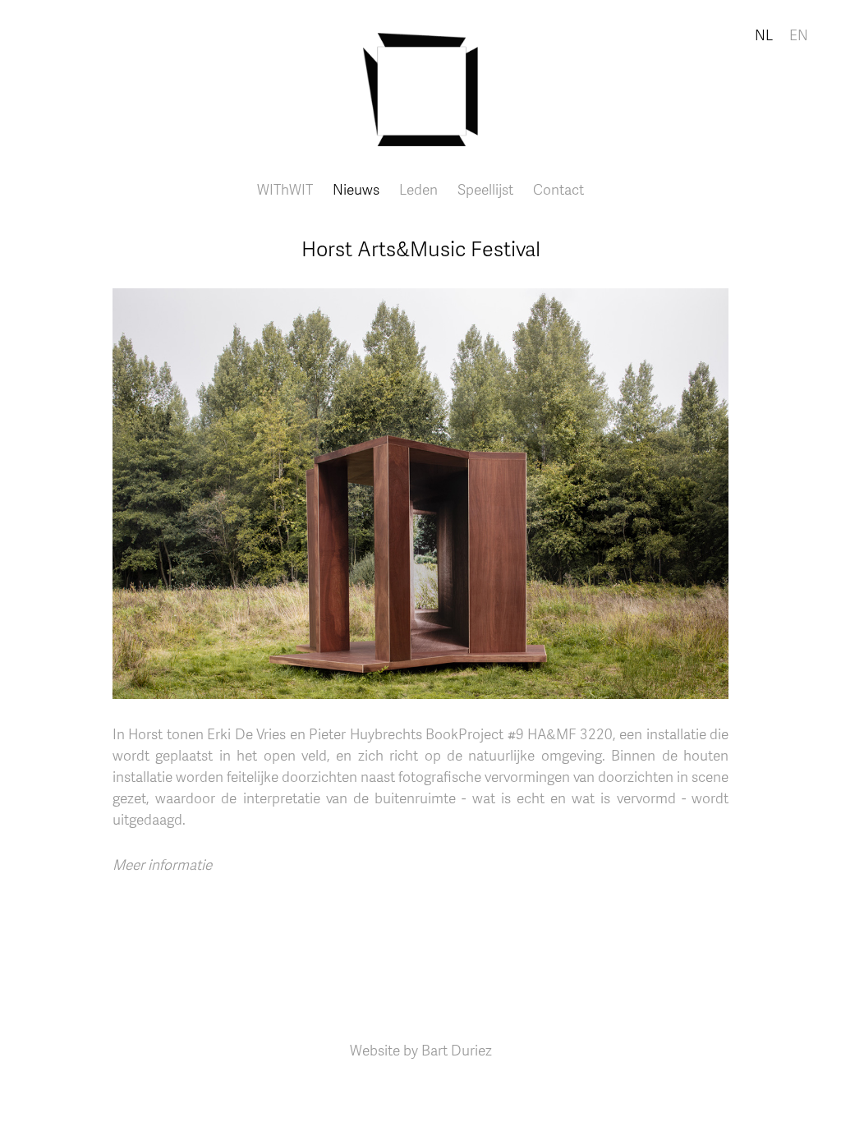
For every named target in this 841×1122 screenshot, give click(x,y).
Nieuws (356, 189)
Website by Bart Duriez (421, 1050)
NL (764, 34)
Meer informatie (162, 864)
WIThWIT (285, 189)
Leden (418, 189)
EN (798, 34)
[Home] (420, 73)
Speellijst (485, 189)
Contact (558, 189)
